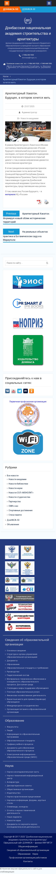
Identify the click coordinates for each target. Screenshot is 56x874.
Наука (35, 854)
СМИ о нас (13, 506)
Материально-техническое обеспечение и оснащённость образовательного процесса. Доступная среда (26, 682)
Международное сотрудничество (23, 706)
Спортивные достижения (20, 510)
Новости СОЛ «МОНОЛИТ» (21, 492)
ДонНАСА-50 (13, 520)
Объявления (13, 524)
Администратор (29, 112)
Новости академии (29, 118)
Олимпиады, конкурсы (17, 807)
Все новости (13, 475)
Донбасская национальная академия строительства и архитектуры (28, 33)
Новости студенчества (19, 497)
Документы (12, 661)
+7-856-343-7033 (28, 55)
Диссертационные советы (19, 786)
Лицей (10, 730)
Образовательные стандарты (21, 741)
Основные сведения (16, 650)
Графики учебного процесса (20, 744)
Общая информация (28, 846)
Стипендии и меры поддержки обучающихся (28, 688)
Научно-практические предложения (24, 797)
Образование (13, 664)
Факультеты (12, 727)
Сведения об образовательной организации (28, 850)
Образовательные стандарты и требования (27, 668)
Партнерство (15, 501)
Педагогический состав (18, 675)
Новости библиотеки (18, 484)
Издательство (14, 793)
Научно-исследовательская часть (23, 772)
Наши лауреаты (14, 817)
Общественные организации (20, 789)
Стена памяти (15, 515)
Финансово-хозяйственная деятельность (26, 695)
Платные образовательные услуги (23, 692)
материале (10, 194)
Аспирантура (13, 782)
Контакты (28, 861)
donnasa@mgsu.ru (29, 58)
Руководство (13, 672)
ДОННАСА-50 (28, 9)
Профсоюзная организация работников (28, 858)
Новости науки (15, 488)
